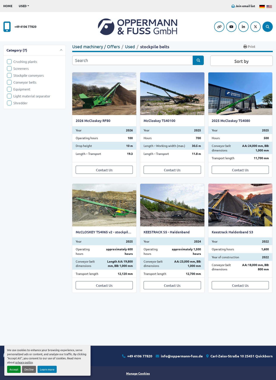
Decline (29, 369)
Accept (13, 369)
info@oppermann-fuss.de (182, 356)
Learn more (47, 369)
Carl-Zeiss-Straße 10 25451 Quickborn (241, 356)
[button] (24, 6)
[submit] (198, 60)
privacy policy (24, 362)
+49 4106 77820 (25, 26)
